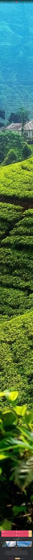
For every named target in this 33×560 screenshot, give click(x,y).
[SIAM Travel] (16, 2)
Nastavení (21, 558)
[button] (2, 266)
